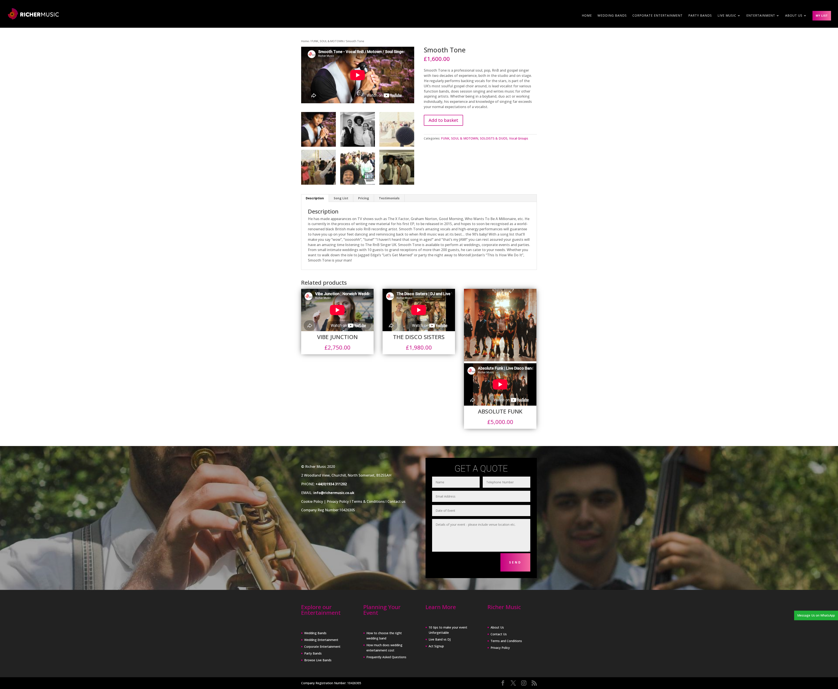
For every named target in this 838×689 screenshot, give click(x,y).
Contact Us (499, 634)
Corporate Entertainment (657, 15)
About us (793, 15)
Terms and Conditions (506, 641)
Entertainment (760, 15)
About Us (497, 627)
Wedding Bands (612, 15)
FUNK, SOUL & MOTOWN (327, 41)
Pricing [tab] (363, 198)
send (515, 562)
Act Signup (436, 646)
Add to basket (443, 120)
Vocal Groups (518, 138)
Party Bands (700, 15)
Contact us (396, 501)
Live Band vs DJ (440, 639)
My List (822, 15)
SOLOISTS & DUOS (493, 138)
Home (587, 15)
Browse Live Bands (317, 660)
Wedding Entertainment (321, 640)
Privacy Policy (338, 501)
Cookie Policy (312, 501)
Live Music (727, 15)
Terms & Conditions (368, 501)
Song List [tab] (341, 198)
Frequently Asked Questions (386, 657)
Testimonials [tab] (389, 198)
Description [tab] (315, 198)
